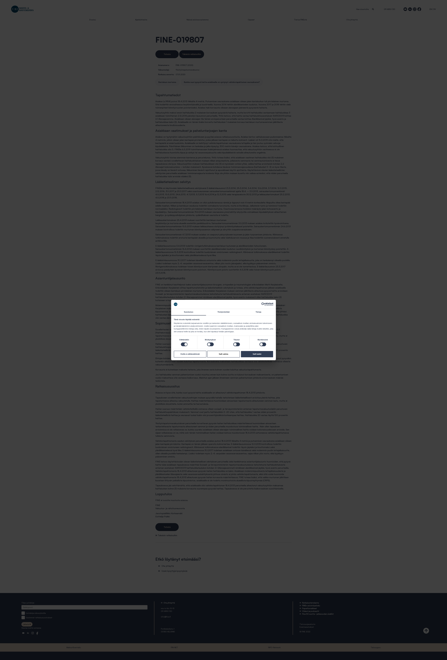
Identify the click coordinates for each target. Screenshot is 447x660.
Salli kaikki (257, 354)
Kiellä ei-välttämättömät (190, 354)
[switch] (210, 344)
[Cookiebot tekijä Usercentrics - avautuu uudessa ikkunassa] (263, 304)
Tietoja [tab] (258, 312)
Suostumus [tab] (188, 312)
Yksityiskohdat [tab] (223, 312)
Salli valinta (223, 354)
